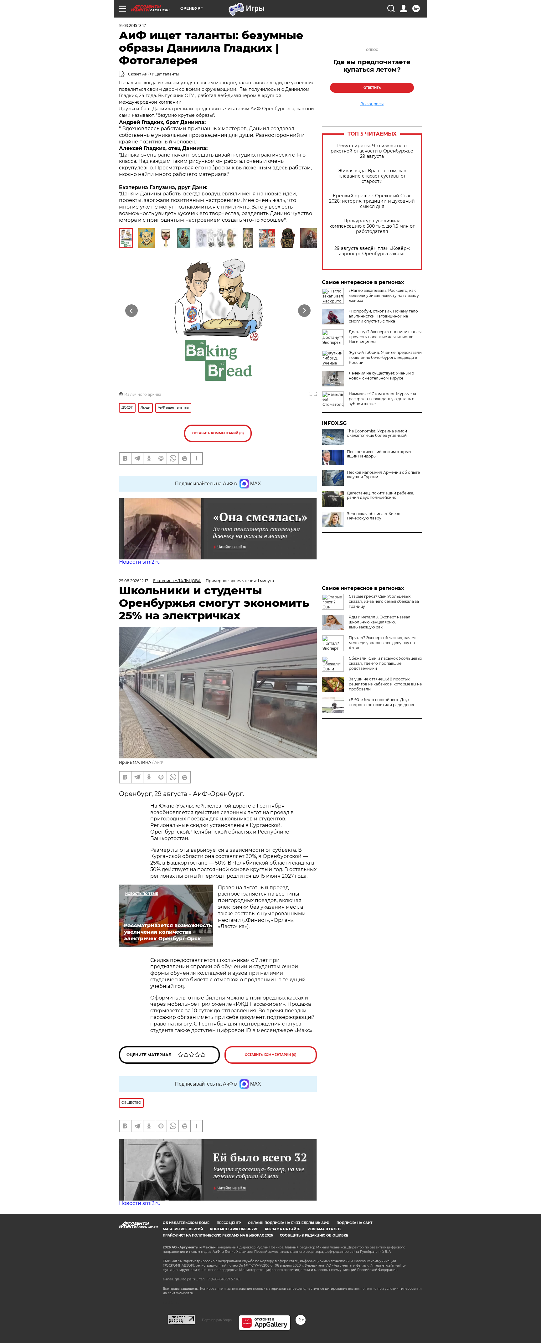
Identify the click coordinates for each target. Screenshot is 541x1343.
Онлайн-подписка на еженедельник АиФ (288, 1223)
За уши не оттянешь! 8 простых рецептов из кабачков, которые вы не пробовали (385, 684)
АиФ (158, 762)
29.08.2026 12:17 (133, 580)
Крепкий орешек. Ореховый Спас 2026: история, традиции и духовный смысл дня (372, 201)
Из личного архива (142, 394)
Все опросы (372, 104)
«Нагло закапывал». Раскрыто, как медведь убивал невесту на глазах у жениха (384, 295)
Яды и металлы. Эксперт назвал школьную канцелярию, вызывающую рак (379, 622)
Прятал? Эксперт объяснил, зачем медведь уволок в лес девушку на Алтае (382, 642)
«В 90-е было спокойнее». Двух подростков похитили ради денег (382, 702)
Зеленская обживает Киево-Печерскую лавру (374, 516)
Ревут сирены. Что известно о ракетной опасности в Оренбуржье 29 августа (372, 151)
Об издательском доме (186, 1223)
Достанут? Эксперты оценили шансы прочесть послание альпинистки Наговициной (385, 336)
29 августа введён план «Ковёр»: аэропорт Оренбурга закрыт (372, 251)
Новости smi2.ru (140, 562)
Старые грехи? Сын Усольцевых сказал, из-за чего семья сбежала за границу (384, 601)
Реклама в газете (324, 1229)
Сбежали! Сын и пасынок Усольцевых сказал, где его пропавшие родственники (385, 663)
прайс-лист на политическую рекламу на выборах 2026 (218, 1235)
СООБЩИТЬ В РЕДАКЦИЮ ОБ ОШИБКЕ (314, 1235)
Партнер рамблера (217, 1320)
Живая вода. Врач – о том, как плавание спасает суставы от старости (372, 176)
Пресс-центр (229, 1223)
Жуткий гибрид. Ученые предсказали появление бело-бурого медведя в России (385, 357)
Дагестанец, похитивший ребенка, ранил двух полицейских (380, 495)
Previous (132, 310)
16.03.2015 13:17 (132, 25)
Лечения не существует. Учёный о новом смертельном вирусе (381, 375)
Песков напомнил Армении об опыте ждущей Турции (383, 474)
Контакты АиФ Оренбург (234, 1229)
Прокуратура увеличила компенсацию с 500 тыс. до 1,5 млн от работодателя (372, 226)
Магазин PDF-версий (183, 1229)
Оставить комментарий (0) (218, 433)
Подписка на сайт (354, 1223)
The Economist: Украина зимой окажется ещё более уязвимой (377, 433)
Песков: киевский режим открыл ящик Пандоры (379, 454)
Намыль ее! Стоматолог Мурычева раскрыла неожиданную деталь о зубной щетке (382, 398)
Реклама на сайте (282, 1229)
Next (304, 310)
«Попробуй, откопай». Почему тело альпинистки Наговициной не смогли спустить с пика (383, 316)
